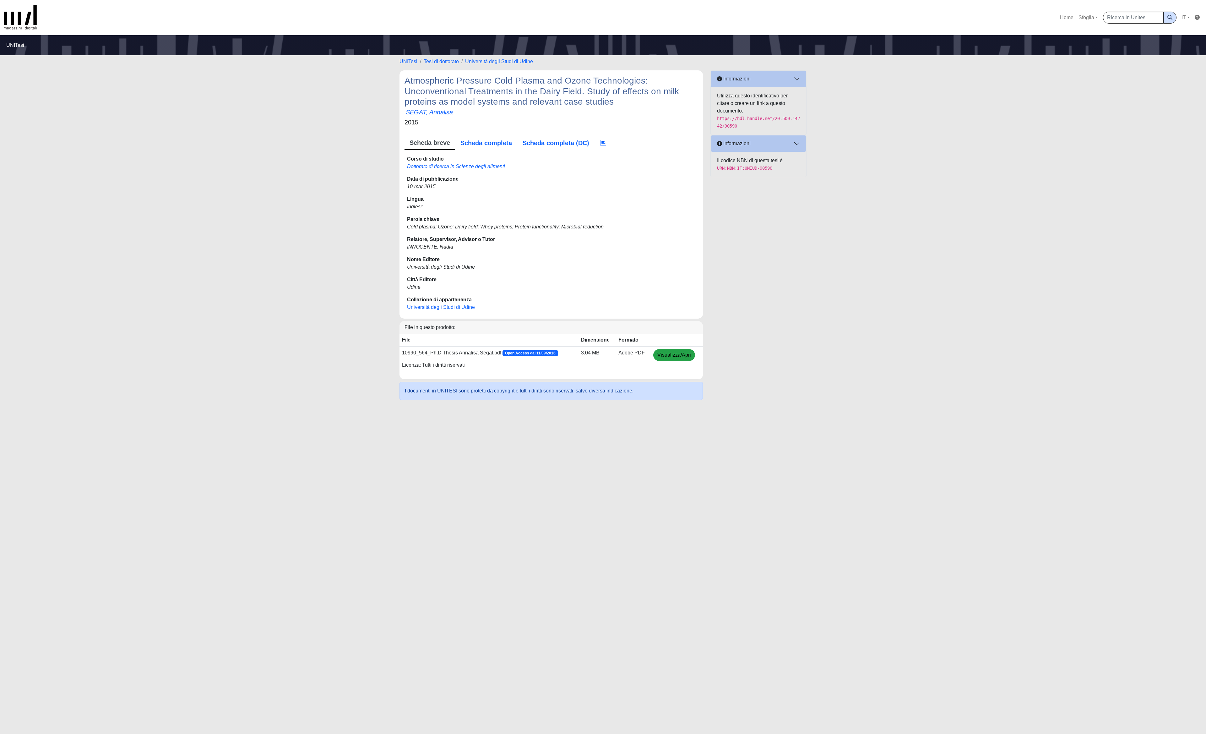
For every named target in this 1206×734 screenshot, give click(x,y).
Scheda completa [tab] (486, 143)
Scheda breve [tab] (430, 142)
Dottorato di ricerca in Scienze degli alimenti (456, 166)
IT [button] (1184, 17)
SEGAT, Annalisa (429, 112)
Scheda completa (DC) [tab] (556, 143)
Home (1066, 17)
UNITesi (408, 61)
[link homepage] (23, 17)
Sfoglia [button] (1086, 17)
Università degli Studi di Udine (499, 61)
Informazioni (736, 78)
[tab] (603, 143)
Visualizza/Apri (674, 355)
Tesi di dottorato (441, 61)
